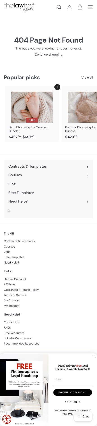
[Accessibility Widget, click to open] (6, 419)
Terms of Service (15, 295)
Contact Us (11, 322)
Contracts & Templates (19, 241)
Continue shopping (48, 54)
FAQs (7, 327)
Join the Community (17, 338)
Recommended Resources (21, 343)
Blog (7, 252)
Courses (9, 246)
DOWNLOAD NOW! (73, 392)
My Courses (12, 300)
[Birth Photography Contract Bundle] (32, 114)
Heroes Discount (15, 279)
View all (87, 77)
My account (11, 306)
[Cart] (80, 7)
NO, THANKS (72, 402)
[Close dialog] (93, 357)
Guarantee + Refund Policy (21, 290)
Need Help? (11, 262)
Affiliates (10, 284)
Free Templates (14, 257)
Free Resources (14, 333)
